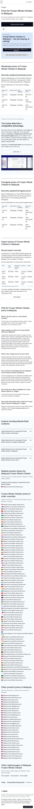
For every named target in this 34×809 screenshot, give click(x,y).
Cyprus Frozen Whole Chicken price (13, 556)
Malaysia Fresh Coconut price (11, 743)
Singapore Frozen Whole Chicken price (13, 641)
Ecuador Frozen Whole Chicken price (14, 637)
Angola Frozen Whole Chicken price (13, 652)
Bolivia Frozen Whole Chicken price (12, 643)
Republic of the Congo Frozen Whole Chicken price (17, 669)
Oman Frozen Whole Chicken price (12, 619)
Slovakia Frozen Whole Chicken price (13, 563)
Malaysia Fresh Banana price (11, 702)
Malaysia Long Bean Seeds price (12, 719)
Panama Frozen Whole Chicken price (13, 627)
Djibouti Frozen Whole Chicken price (13, 610)
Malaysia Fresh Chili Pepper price (12, 758)
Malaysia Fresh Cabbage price (11, 706)
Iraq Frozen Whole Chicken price (12, 599)
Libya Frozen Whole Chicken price (12, 617)
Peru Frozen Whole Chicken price (12, 630)
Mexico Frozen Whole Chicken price (13, 509)
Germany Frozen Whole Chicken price (13, 558)
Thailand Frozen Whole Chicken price (13, 513)
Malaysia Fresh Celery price (10, 730)
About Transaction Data (18, 408)
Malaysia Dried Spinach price (11, 740)
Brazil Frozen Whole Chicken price (12, 515)
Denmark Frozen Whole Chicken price (13, 656)
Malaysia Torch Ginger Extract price (13, 753)
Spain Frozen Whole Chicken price (12, 522)
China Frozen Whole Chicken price (12, 511)
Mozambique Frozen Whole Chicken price (14, 678)
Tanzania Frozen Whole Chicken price (13, 671)
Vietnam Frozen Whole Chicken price (13, 586)
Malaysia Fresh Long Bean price (11, 721)
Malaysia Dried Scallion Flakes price (13, 745)
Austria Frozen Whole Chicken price (13, 545)
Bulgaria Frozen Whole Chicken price (13, 552)
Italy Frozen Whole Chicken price (12, 519)
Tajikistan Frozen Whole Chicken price (13, 604)
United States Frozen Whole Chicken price (14, 576)
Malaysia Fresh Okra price (10, 717)
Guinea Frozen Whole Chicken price (13, 662)
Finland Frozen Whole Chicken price (13, 578)
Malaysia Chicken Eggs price (11, 695)
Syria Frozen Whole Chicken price (12, 647)
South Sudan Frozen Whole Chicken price (14, 645)
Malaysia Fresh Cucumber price (11, 712)
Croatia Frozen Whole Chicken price (13, 560)
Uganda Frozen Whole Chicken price (13, 621)
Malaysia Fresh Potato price (11, 736)
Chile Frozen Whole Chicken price (12, 658)
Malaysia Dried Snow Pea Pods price (13, 738)
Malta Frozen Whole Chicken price (12, 565)
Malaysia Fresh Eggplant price (11, 723)
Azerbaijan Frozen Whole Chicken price (14, 601)
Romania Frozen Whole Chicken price (13, 554)
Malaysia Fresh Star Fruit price (11, 749)
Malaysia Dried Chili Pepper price (12, 697)
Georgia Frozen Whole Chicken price (13, 660)
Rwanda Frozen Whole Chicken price (13, 517)
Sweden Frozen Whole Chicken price (13, 548)
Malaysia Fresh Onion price (10, 700)
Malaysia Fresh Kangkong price (11, 715)
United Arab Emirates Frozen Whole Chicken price (16, 654)
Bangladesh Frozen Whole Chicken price (14, 526)
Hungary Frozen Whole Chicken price (13, 539)
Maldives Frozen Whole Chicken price (13, 595)
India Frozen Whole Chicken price (12, 571)
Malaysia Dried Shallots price (11, 747)
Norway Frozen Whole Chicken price (13, 625)
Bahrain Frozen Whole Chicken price (13, 612)
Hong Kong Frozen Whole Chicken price (14, 573)
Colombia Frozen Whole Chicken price (13, 580)
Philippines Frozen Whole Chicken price (14, 506)
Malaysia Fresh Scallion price (11, 728)
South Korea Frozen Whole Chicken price (14, 528)
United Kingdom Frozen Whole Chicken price (15, 608)
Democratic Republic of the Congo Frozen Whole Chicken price (17, 634)
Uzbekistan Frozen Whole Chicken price (14, 623)
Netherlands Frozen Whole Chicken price (14, 537)
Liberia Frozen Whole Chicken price (13, 639)
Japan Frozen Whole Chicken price (12, 614)
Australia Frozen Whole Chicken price (13, 597)
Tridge (3, 782)
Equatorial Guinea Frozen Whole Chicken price (16, 667)
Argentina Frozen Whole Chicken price (13, 606)
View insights (24, 775)
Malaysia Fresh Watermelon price (12, 704)
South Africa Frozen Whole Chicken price (14, 584)
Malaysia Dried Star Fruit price (11, 751)
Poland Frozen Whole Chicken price (13, 535)
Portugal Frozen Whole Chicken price (13, 550)
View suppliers (5, 775)
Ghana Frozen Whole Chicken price (12, 665)
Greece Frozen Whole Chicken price (13, 582)
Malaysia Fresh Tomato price (11, 732)
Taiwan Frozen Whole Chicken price (13, 673)
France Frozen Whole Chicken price (12, 524)
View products (15, 775)
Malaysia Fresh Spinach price (11, 708)
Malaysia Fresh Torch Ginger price (12, 756)
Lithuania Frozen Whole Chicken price (13, 569)
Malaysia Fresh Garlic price (10, 734)
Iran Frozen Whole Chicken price (12, 532)
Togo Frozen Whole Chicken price (12, 649)
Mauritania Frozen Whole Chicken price (14, 675)
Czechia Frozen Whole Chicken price (13, 543)
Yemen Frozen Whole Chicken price (13, 680)
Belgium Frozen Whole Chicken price (13, 541)
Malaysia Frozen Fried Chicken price (13, 486)
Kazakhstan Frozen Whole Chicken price (14, 591)
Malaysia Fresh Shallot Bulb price (12, 725)
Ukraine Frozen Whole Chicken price (13, 530)
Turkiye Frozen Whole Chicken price (13, 593)
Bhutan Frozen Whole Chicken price (13, 589)
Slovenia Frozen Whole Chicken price (13, 567)
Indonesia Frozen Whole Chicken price (13, 504)
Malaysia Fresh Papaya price (11, 710)
